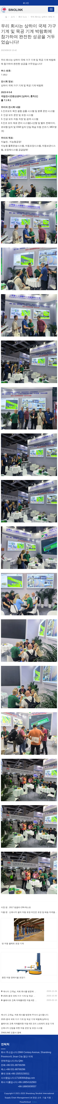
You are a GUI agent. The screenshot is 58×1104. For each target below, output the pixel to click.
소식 (13, 17)
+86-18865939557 (27, 1086)
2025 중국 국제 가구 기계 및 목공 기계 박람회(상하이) (20, 996)
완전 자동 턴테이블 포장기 (13, 977)
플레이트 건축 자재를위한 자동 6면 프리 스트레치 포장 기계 (20, 1000)
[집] (15, 10)
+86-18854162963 (27, 1082)
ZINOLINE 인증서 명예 (11, 1032)
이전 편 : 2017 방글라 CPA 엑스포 (16, 907)
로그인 (26, 3)
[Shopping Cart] (19, 3)
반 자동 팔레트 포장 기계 (13, 943)
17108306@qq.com (25, 1078)
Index (34, 1102)
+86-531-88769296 (15, 1065)
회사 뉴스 (22, 17)
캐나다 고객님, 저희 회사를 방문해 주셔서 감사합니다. (20, 991)
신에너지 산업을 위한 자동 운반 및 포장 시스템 (21, 1028)
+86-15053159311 (20, 1073)
